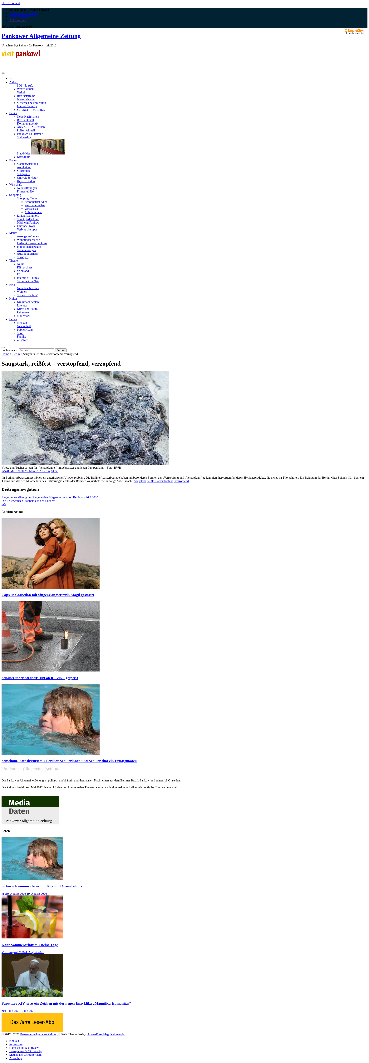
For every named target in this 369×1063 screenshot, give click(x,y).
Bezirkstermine (26, 95)
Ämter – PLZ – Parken (31, 127)
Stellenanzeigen (26, 250)
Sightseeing (24, 137)
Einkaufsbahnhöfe (28, 215)
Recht (12, 284)
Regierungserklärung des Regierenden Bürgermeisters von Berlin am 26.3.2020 (50, 497)
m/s (4, 471)
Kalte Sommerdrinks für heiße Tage (30, 945)
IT (18, 274)
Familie (21, 336)
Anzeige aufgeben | (21, 16)
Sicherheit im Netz (28, 281)
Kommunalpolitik (27, 123)
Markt (13, 233)
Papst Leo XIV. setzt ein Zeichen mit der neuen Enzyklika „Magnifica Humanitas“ (66, 1003)
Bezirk (13, 113)
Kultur (13, 298)
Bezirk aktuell (25, 120)
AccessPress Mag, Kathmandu (106, 1034)
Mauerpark (23, 315)
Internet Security (27, 106)
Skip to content (11, 3)
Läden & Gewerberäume (32, 243)
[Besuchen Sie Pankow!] (21, 57)
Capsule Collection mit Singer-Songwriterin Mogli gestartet (48, 595)
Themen (14, 260)
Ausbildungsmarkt (28, 253)
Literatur (22, 305)
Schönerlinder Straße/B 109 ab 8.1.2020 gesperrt (40, 678)
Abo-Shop (15, 1058)
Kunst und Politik (27, 309)
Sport (20, 333)
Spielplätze (23, 174)
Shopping (15, 195)
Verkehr (22, 92)
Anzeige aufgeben (28, 236)
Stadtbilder (24, 153)
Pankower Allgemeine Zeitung (41, 35)
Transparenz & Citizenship (25, 1051)
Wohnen (22, 291)
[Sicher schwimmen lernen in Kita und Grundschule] (32, 878)
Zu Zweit (22, 340)
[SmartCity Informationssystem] (354, 32)
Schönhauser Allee (36, 201)
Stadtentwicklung (27, 163)
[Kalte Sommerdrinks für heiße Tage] (32, 937)
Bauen (13, 160)
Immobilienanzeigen (29, 246)
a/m (4, 952)
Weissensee (31, 208)
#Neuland (23, 271)
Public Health (25, 329)
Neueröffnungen (27, 188)
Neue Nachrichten (28, 116)
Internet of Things (28, 277)
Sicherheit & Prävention (31, 102)
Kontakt (14, 1040)
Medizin (22, 322)
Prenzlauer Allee (35, 205)
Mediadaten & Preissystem (25, 1054)
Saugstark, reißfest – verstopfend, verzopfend (161, 481)
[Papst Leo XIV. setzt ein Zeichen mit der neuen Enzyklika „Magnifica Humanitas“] (32, 996)
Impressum (15, 1044)
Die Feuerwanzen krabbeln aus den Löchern (28, 500)
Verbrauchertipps (27, 229)
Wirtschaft (15, 184)
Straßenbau (24, 170)
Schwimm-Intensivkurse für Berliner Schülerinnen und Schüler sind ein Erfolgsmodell (69, 761)
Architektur (24, 167)
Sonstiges (22, 257)
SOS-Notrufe (25, 85)
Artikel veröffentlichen (23, 13)
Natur (20, 264)
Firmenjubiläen (26, 191)
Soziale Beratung (27, 295)
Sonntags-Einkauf (28, 219)
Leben (13, 319)
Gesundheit (24, 326)
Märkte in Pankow (28, 222)
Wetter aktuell (25, 89)
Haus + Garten (26, 181)
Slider (54, 471)
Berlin (16, 354)
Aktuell (13, 82)
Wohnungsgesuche (28, 239)
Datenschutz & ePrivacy (24, 1047)
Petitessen (23, 312)
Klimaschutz (24, 267)
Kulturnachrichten (28, 302)
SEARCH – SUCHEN (31, 109)
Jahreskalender (26, 99)
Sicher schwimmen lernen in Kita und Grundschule (42, 886)
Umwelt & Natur (27, 177)
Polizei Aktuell (26, 130)
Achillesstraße (33, 212)
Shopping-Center (27, 198)
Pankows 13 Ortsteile (30, 133)
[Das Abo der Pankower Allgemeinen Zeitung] (32, 1030)
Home (5, 354)
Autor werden (17, 20)
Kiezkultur (23, 157)
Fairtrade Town (26, 226)
